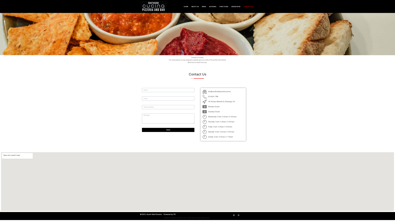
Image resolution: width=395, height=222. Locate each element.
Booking (212, 6)
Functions (223, 6)
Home (186, 6)
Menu (204, 6)
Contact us (248, 6)
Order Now (235, 6)
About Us (195, 6)
